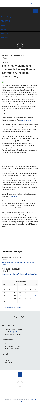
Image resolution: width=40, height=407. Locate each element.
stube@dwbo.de (15, 332)
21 (30, 295)
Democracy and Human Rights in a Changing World (19, 274)
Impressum (33, 399)
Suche (36, 3)
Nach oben (20, 374)
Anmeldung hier (26, 120)
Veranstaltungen (6, 17)
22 (35, 295)
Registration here (14, 196)
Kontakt (3, 29)
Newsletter (4, 33)
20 (25, 295)
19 (20, 295)
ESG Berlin (5, 38)
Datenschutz (20, 402)
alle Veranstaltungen (12, 307)
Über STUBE (5, 21)
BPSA (3, 25)
